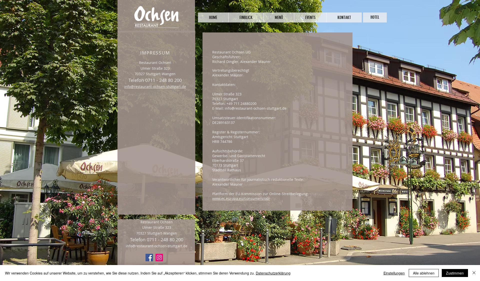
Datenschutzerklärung (273, 273)
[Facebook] (149, 257)
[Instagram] (159, 257)
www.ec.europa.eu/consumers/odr (241, 198)
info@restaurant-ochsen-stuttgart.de (155, 86)
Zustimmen (455, 273)
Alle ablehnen (423, 273)
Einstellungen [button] (394, 273)
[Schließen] (474, 273)
